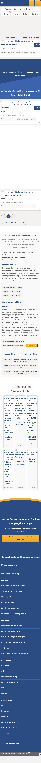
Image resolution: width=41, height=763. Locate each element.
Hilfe (3, 688)
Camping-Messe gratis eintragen (13, 637)
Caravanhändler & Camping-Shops (13, 586)
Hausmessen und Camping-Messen (13, 614)
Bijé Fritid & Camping (9, 45)
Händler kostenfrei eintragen (11, 626)
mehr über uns (32, 345)
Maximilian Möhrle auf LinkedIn (12, 287)
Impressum (5, 665)
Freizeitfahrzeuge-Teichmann (20, 463)
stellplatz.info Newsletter (10, 722)
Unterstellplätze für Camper (11, 728)
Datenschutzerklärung (9, 677)
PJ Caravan (5, 108)
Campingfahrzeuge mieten (10, 608)
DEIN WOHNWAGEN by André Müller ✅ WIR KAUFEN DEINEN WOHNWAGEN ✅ (32, 438)
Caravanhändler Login (11, 744)
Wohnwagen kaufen (8, 597)
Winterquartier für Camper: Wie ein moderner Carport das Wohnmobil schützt (20, 360)
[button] (3, 216)
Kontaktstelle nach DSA (9, 682)
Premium (4, 693)
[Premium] (36, 388)
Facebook (4, 717)
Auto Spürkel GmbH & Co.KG (20, 424)
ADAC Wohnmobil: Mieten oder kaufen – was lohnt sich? (20, 366)
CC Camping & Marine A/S (11, 196)
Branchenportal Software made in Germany (14, 753)
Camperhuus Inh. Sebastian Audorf (32, 460)
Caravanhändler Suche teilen (15, 222)
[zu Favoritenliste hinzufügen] (2, 42)
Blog (3, 705)
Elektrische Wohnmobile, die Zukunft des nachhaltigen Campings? (20, 372)
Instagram (5, 711)
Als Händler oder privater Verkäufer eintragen (21, 538)
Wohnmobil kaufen (7, 602)
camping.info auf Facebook (11, 295)
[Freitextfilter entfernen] (31, 3)
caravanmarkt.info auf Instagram (13, 342)
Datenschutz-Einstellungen (10, 574)
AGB (2, 671)
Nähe (25, 14)
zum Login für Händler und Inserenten (14, 654)
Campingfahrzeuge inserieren (11, 631)
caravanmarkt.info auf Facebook (13, 345)
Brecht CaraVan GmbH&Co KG (9, 438)
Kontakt (6, 648)
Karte (16, 14)
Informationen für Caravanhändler (13, 642)
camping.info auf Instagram (11, 291)
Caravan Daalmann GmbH (8, 482)
